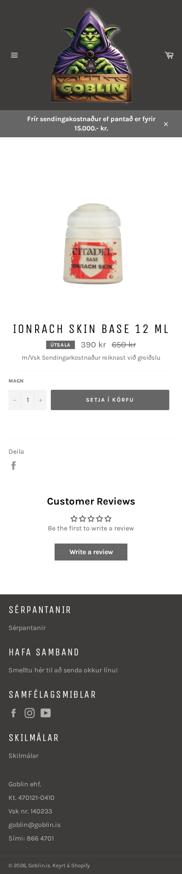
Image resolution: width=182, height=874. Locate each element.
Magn (16, 381)
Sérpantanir (27, 628)
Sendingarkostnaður (71, 357)
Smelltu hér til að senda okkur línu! (63, 670)
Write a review (91, 552)
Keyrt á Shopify (71, 865)
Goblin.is (39, 865)
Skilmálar (23, 756)
